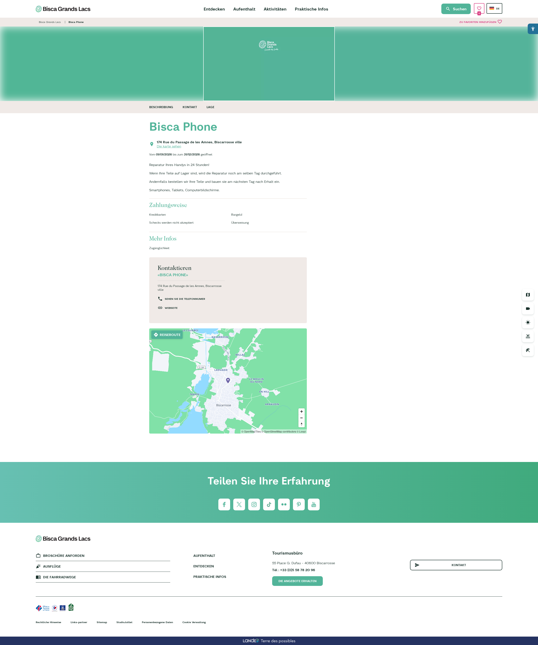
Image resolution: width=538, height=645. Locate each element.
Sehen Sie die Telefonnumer (185, 298)
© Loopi (301, 431)
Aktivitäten (275, 9)
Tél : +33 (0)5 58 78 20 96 (293, 570)
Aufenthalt (244, 9)
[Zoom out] (301, 418)
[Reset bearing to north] (301, 424)
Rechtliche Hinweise (48, 622)
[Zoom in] (301, 411)
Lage (210, 107)
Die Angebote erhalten (297, 581)
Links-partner (79, 622)
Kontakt (190, 107)
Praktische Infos (311, 9)
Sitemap (102, 622)
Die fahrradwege (59, 577)
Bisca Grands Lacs (50, 22)
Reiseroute (170, 335)
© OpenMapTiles (251, 431)
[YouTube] (314, 504)
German (491, 8)
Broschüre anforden (63, 555)
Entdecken (214, 9)
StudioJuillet (124, 622)
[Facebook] (224, 504)
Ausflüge (52, 566)
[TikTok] (269, 504)
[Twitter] (239, 504)
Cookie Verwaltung (194, 622)
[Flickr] (284, 504)
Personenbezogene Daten (157, 622)
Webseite (171, 307)
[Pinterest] (299, 504)
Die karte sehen (169, 146)
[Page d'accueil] (63, 9)
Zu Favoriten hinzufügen (480, 21)
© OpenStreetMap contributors (278, 431)
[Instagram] (254, 504)
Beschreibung (161, 107)
